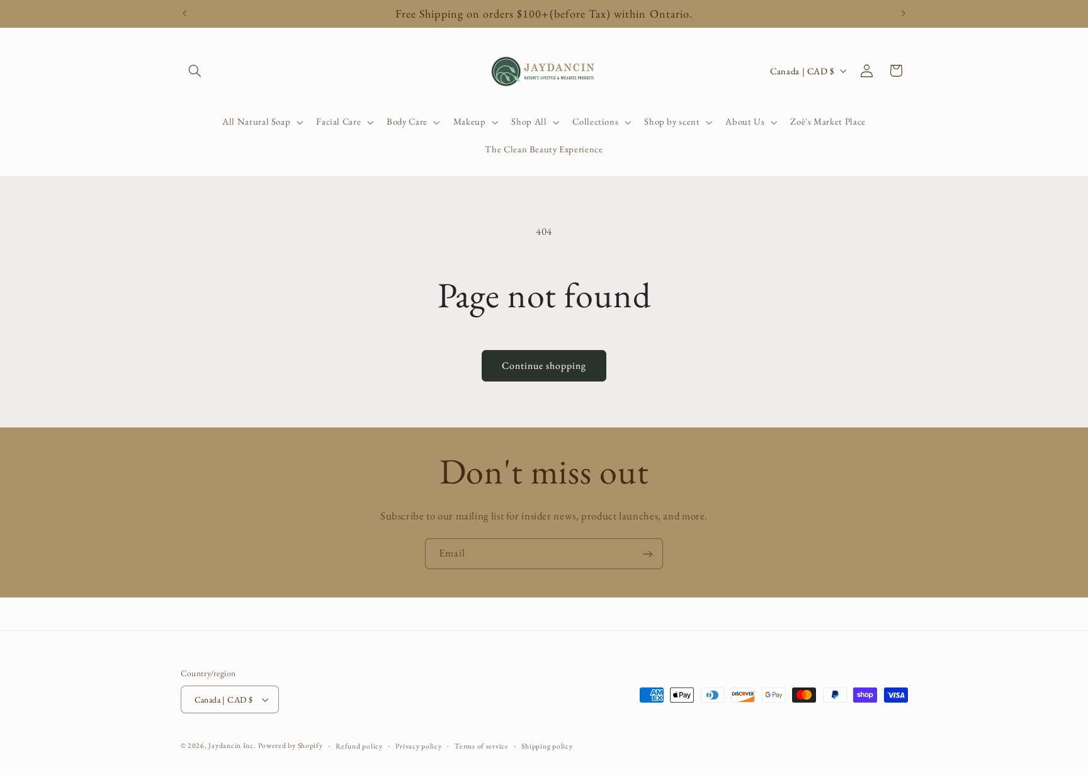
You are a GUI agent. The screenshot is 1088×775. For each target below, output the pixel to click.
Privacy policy (418, 745)
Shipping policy (546, 745)
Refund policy (359, 745)
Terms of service (482, 745)
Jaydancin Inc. (232, 745)
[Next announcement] (903, 13)
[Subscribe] (647, 553)
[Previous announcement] (184, 13)
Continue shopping (544, 365)
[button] (195, 70)
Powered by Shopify (290, 745)
